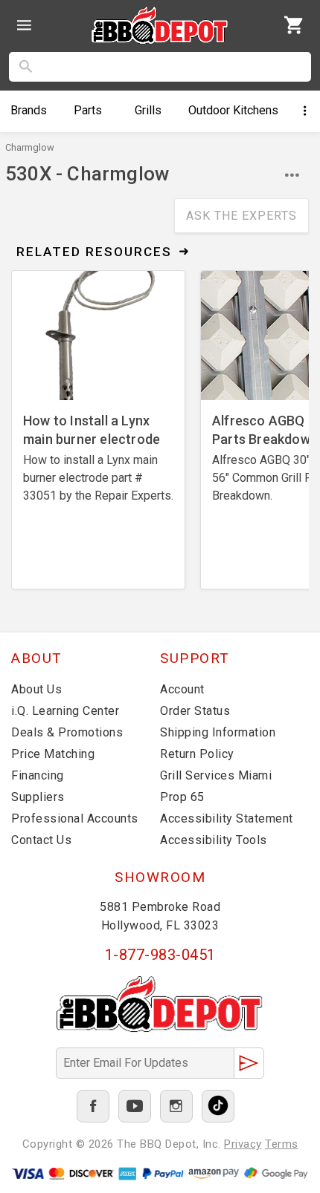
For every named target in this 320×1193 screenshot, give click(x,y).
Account (182, 689)
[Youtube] (134, 1106)
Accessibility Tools (213, 840)
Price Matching (53, 754)
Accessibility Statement (226, 818)
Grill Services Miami (216, 775)
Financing (37, 775)
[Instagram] (176, 1106)
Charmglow (29, 147)
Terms (281, 1144)
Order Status (195, 711)
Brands (28, 110)
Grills (148, 110)
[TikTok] (218, 1106)
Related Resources (94, 251)
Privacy (243, 1144)
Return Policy (197, 754)
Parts (88, 110)
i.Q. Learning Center (65, 711)
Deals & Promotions (67, 732)
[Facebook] (93, 1106)
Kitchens (233, 110)
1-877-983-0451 (160, 955)
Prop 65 (182, 797)
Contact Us (41, 840)
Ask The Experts (241, 216)
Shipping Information (217, 732)
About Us (36, 689)
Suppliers (38, 797)
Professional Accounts (74, 818)
